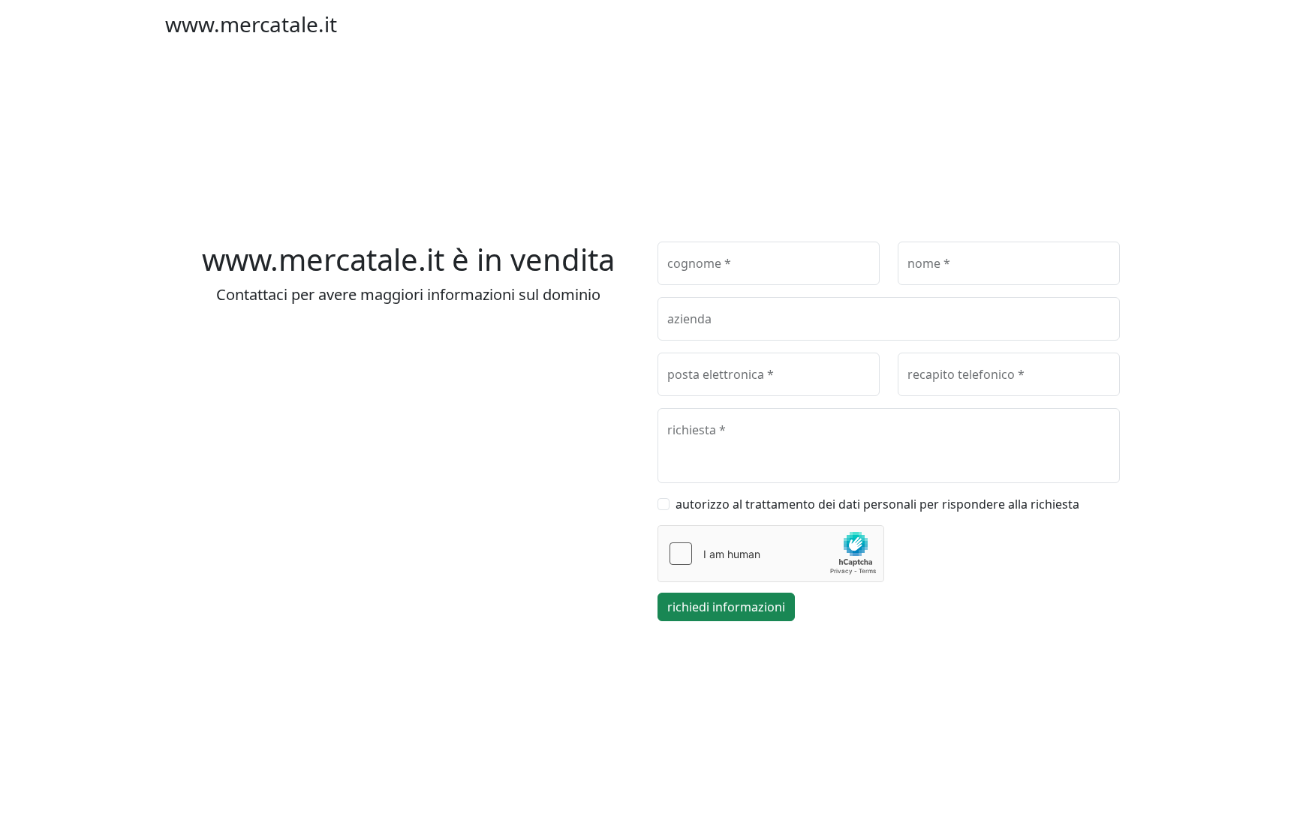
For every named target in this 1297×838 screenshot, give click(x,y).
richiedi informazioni (726, 607)
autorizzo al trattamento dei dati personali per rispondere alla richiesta (877, 504)
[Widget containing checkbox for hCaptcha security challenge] (771, 553)
